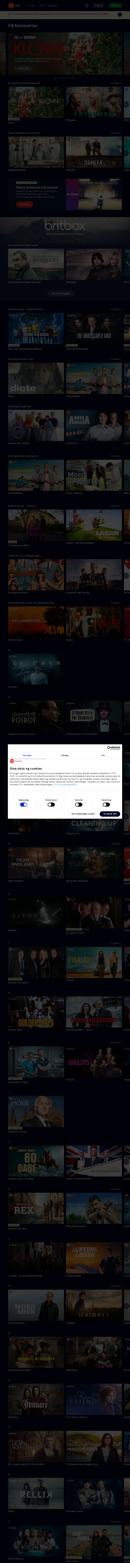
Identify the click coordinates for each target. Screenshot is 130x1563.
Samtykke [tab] (26, 755)
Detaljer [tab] (65, 755)
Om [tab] (103, 755)
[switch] (51, 805)
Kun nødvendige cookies (83, 814)
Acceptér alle (109, 814)
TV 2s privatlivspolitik (65, 785)
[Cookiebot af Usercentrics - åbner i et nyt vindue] (109, 748)
